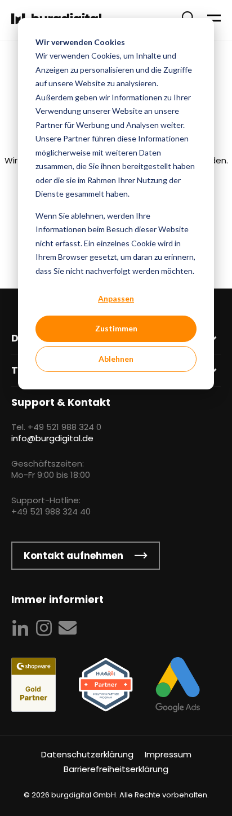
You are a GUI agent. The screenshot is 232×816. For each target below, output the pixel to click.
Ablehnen (116, 358)
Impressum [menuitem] (168, 754)
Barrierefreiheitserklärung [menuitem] (116, 769)
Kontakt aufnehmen (73, 555)
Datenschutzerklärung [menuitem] (87, 754)
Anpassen (116, 298)
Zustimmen (116, 328)
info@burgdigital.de (52, 438)
